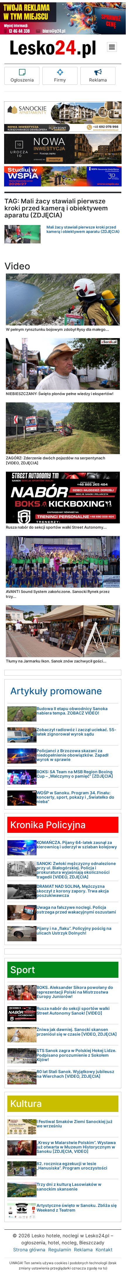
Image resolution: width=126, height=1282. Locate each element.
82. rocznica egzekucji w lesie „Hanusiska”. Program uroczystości (72, 1165)
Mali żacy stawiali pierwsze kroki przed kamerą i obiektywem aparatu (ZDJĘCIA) (83, 229)
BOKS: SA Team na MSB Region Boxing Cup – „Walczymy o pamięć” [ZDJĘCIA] (75, 773)
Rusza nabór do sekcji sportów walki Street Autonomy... (56, 527)
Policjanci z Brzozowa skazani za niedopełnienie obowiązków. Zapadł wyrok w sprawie (72, 755)
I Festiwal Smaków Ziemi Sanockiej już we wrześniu (75, 1123)
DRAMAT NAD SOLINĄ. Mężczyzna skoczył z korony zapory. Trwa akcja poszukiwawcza (73, 891)
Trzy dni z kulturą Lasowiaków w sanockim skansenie (69, 1186)
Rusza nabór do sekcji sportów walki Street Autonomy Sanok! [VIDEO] (73, 1010)
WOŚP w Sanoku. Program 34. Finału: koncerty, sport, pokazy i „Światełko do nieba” (75, 797)
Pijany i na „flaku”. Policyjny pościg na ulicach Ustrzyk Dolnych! (74, 930)
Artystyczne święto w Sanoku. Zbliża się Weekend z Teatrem (77, 1207)
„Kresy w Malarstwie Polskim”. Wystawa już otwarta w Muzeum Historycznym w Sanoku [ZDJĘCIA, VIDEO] (76, 1147)
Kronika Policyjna (48, 825)
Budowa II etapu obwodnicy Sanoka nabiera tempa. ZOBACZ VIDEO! (72, 710)
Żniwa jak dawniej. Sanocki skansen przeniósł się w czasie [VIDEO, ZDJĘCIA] (77, 1031)
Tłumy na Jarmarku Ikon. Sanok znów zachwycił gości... (56, 661)
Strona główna (29, 1249)
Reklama (98, 80)
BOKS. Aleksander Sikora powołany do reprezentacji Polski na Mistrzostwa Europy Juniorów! (75, 992)
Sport (22, 969)
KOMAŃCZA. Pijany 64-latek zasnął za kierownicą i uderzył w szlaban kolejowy (77, 844)
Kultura (26, 1103)
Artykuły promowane (56, 691)
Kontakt (104, 1249)
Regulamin (59, 1249)
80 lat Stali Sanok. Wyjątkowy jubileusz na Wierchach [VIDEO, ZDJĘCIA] (75, 1073)
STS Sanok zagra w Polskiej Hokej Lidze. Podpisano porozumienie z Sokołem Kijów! (76, 1055)
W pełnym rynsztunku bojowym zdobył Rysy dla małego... (57, 329)
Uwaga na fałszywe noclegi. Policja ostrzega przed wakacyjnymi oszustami (76, 909)
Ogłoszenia (22, 80)
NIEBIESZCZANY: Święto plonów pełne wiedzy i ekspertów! (59, 393)
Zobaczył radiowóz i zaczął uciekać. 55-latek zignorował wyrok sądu (76, 731)
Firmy (60, 80)
